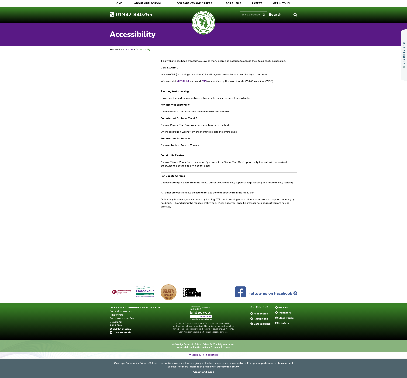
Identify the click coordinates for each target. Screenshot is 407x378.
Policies (283, 307)
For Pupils (233, 3)
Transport (284, 312)
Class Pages (286, 318)
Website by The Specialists (203, 354)
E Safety (283, 323)
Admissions (260, 319)
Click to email (121, 332)
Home (118, 3)
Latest (257, 3)
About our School (148, 3)
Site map (225, 347)
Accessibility (184, 347)
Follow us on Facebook (270, 293)
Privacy (214, 347)
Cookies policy (200, 347)
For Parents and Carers (194, 3)
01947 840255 (121, 329)
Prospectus (260, 313)
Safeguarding (261, 324)
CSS (204, 81)
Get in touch (282, 3)
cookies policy (230, 366)
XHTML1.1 (183, 81)
